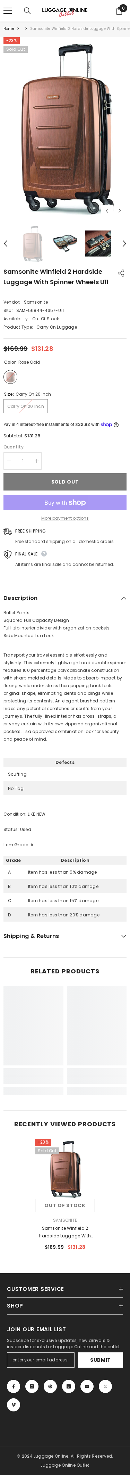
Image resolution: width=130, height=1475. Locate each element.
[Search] (27, 11)
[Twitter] (105, 1386)
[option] (65, 127)
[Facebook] (13, 1386)
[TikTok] (68, 1386)
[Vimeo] (13, 1404)
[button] (107, 211)
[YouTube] (87, 1386)
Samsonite (36, 302)
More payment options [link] (65, 518)
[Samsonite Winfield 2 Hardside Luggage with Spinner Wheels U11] (65, 1169)
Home (8, 28)
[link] (33, 1080)
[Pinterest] (50, 1386)
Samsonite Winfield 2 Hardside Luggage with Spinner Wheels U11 (65, 1232)
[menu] (7, 11)
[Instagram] (31, 1386)
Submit (100, 1360)
